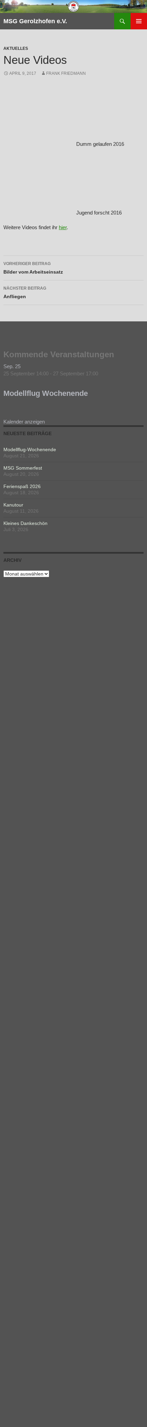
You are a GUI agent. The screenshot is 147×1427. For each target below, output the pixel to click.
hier (63, 227)
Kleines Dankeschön (25, 523)
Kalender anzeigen (24, 422)
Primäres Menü (139, 21)
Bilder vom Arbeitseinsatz (33, 268)
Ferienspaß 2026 (22, 486)
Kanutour (13, 505)
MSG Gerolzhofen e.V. (35, 21)
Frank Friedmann (66, 73)
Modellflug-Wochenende (29, 449)
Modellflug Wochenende (45, 393)
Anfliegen (24, 292)
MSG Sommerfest (22, 468)
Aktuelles (15, 48)
